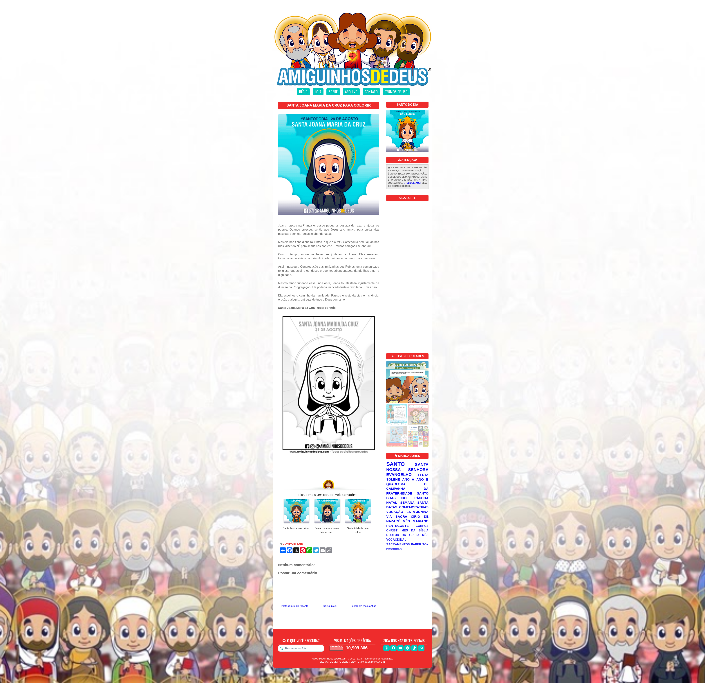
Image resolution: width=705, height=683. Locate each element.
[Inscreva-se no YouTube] (400, 648)
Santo (395, 464)
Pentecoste (397, 526)
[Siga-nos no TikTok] (414, 648)
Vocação (394, 512)
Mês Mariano (416, 521)
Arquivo (351, 91)
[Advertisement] (329, 467)
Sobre (333, 91)
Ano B (422, 479)
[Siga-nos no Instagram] (386, 648)
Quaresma (396, 484)
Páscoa (421, 498)
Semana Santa (414, 502)
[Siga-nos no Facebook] (393, 648)
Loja (318, 91)
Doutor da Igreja (403, 535)
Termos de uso (396, 91)
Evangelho (399, 474)
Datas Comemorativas (407, 507)
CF (426, 484)
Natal (391, 502)
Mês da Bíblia (415, 530)
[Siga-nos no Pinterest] (407, 648)
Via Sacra (396, 516)
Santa (422, 464)
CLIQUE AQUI (413, 183)
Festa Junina (416, 512)
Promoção (394, 549)
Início (303, 91)
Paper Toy (420, 544)
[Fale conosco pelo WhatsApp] (421, 648)
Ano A (408, 479)
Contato (371, 91)
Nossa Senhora (407, 469)
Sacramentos (398, 544)
